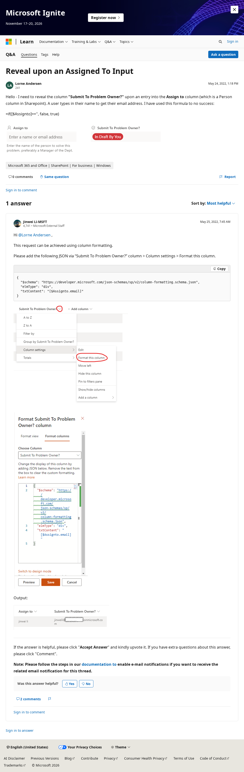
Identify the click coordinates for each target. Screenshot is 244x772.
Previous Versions (45, 758)
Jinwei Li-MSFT (35, 221)
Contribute (89, 758)
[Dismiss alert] (234, 9)
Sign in (232, 41)
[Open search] (220, 41)
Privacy (109, 758)
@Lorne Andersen (34, 235)
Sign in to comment (21, 190)
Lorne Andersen (28, 83)
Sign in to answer (20, 730)
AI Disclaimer (14, 758)
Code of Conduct (213, 758)
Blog (68, 758)
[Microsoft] (9, 42)
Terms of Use (183, 758)
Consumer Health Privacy (144, 758)
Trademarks (13, 765)
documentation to (99, 664)
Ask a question (223, 54)
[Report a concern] (50, 699)
